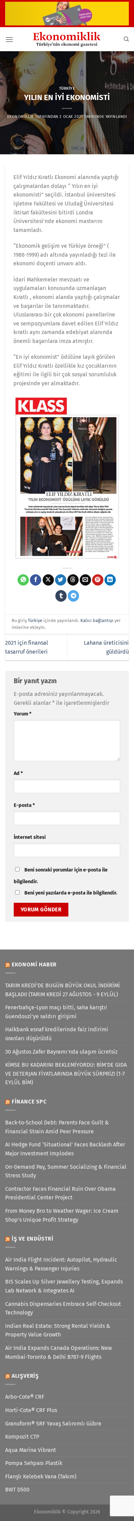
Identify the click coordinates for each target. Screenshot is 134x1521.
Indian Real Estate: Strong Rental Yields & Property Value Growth (57, 1330)
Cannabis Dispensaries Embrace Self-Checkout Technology (63, 1308)
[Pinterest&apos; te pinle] (97, 580)
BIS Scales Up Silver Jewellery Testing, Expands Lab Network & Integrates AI (64, 1286)
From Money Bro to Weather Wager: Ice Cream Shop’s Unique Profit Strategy (62, 1215)
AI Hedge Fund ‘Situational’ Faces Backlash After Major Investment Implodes (65, 1149)
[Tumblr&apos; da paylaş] (61, 596)
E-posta (24, 805)
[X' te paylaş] (48, 580)
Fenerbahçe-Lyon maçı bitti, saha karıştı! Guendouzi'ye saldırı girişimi (56, 1012)
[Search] (126, 39)
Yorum (22, 714)
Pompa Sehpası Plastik (33, 1463)
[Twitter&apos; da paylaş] (60, 580)
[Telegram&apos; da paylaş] (73, 596)
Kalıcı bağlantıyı (96, 620)
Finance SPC (29, 1101)
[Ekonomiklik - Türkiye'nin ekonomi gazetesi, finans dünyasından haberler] (67, 39)
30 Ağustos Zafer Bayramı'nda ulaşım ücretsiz (61, 1051)
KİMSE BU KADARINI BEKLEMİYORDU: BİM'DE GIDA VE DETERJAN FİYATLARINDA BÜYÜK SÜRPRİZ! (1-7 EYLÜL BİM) (66, 1074)
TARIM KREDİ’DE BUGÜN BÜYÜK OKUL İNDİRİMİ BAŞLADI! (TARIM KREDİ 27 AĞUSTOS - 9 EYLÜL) (62, 990)
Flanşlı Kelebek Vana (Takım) (40, 1476)
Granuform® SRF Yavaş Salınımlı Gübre (53, 1423)
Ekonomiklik (20, 116)
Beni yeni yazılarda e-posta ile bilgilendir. (70, 893)
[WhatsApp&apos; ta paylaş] (23, 580)
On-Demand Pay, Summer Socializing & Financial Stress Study (65, 1171)
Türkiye (67, 88)
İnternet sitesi (30, 837)
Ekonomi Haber (34, 964)
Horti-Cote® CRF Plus (31, 1410)
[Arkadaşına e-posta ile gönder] (85, 580)
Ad (18, 773)
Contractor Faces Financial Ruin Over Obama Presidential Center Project (60, 1193)
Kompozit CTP (22, 1436)
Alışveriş (25, 1376)
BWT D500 (17, 1489)
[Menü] (9, 39)
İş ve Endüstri (33, 1238)
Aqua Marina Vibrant (30, 1450)
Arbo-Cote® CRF (24, 1397)
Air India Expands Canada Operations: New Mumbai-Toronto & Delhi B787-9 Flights (58, 1352)
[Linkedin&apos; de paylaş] (110, 580)
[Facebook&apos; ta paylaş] (35, 580)
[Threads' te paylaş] (73, 580)
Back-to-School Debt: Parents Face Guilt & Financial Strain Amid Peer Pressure (57, 1127)
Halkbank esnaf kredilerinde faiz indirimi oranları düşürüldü (56, 1034)
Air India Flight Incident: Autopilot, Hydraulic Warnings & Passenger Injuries (61, 1264)
